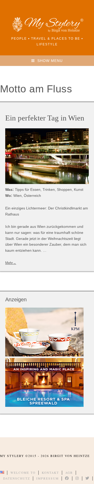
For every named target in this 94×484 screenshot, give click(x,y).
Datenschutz (16, 478)
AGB (69, 473)
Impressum (47, 478)
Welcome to (23, 473)
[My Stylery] (47, 31)
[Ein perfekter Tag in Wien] (47, 156)
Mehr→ (10, 263)
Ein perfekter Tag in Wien (44, 118)
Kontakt (50, 473)
